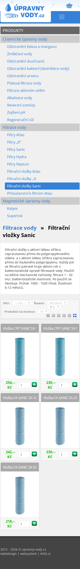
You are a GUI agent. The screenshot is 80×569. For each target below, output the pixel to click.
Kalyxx (12, 208)
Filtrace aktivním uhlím (26, 90)
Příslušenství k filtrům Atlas (29, 193)
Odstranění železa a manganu (32, 46)
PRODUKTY (13, 30)
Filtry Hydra (16, 156)
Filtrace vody (14, 127)
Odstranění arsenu (23, 75)
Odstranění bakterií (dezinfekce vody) (38, 68)
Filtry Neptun (18, 164)
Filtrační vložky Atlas (23, 171)
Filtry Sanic (16, 149)
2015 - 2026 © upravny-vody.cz (23, 549)
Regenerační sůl (20, 119)
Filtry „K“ (14, 142)
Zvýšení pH (16, 112)
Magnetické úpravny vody (26, 201)
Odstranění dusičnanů (25, 61)
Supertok (14, 215)
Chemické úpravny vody (25, 39)
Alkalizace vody (19, 97)
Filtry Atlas (15, 134)
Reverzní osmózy (21, 105)
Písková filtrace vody (24, 83)
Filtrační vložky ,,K (21, 178)
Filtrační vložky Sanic (24, 186)
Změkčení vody (19, 53)
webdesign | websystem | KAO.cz (25, 553)
